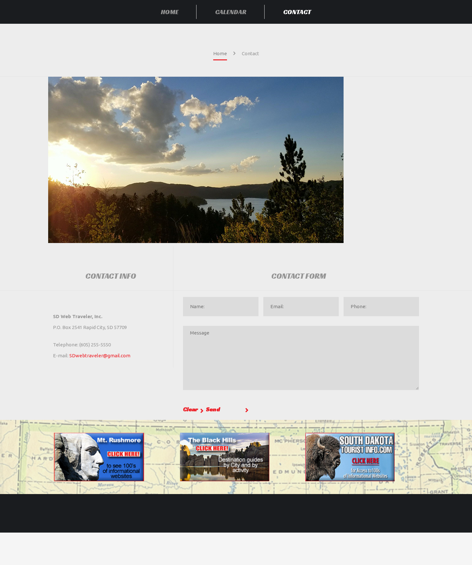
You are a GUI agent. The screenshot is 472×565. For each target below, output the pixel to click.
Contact (297, 12)
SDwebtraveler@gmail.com (99, 355)
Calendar (231, 12)
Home (170, 12)
